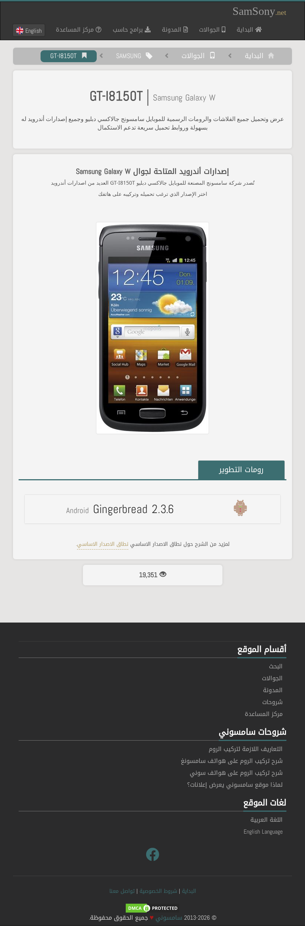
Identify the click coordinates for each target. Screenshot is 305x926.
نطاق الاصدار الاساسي (102, 544)
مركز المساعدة (76, 29)
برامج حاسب (129, 29)
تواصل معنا (122, 891)
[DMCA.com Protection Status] (152, 908)
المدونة (172, 29)
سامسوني (168, 917)
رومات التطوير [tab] (241, 469)
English (32, 30)
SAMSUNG (131, 56)
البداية (243, 29)
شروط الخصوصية (158, 891)
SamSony (259, 11)
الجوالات (210, 29)
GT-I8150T (65, 56)
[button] (152, 509)
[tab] (152, 509)
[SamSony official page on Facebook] (152, 855)
